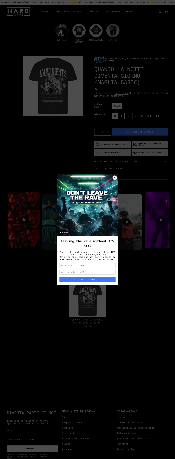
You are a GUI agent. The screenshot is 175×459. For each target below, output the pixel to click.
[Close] (115, 177)
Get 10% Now (87, 279)
